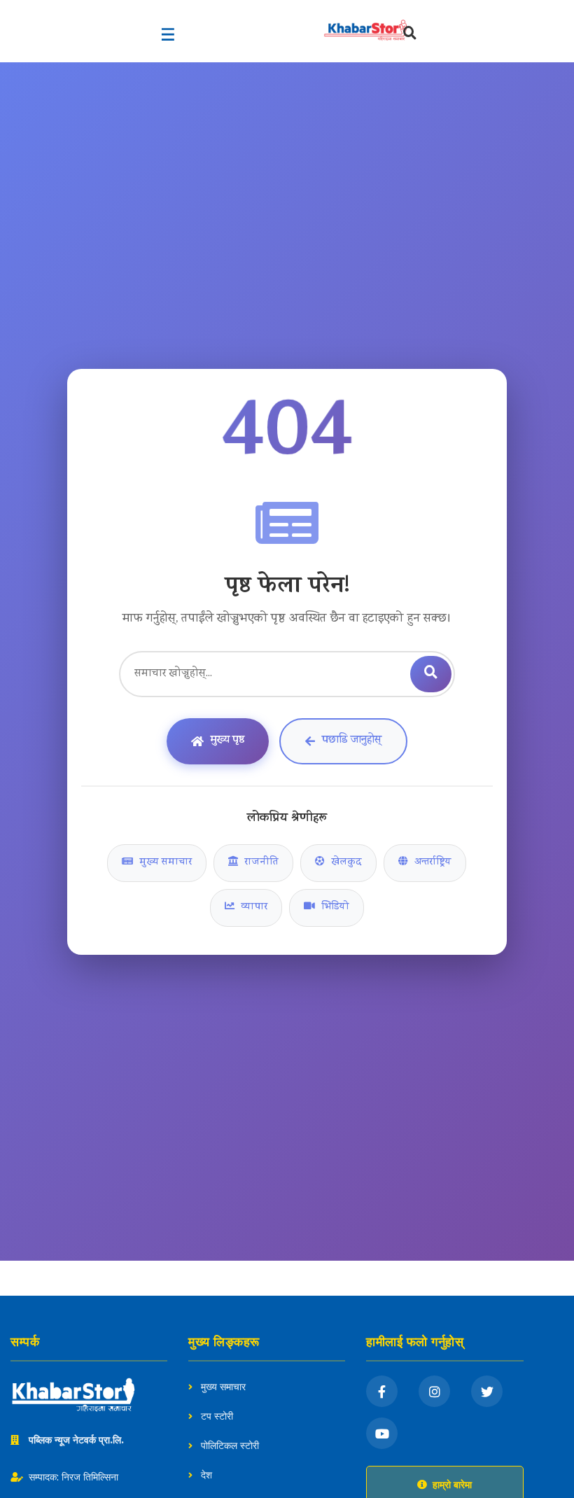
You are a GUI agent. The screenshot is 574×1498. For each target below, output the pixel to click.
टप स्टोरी (215, 1416)
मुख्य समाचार (164, 862)
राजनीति (260, 862)
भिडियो (333, 907)
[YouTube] (382, 1433)
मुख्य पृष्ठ (227, 741)
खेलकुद (345, 862)
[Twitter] (487, 1391)
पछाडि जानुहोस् (352, 741)
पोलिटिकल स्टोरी (228, 1445)
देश (205, 1475)
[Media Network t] (318, 30)
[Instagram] (434, 1391)
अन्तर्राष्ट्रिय (431, 862)
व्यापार (252, 907)
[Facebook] (382, 1391)
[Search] (409, 35)
